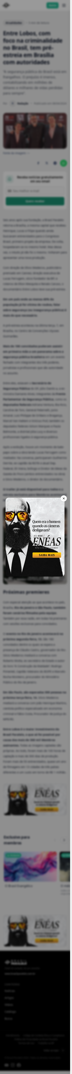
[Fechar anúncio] (64, 498)
